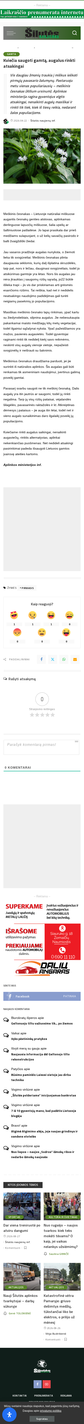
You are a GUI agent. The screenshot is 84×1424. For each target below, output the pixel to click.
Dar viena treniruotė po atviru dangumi (21, 1227)
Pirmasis (28, 588)
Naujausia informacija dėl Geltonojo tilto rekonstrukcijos (40, 1057)
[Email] (75, 659)
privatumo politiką (50, 1410)
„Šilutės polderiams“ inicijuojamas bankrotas (43, 1095)
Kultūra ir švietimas (63, 1217)
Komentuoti (12, 1247)
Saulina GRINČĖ (59, 1254)
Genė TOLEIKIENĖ (20, 1313)
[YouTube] (47, 1384)
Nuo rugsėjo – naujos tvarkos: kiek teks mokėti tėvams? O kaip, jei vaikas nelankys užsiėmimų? (61, 1235)
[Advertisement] (43, 194)
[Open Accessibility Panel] (9, 1414)
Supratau (42, 1418)
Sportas (14, 1217)
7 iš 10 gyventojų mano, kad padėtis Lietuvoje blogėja (43, 1113)
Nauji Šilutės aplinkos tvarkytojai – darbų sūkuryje (20, 1301)
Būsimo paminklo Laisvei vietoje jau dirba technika (41, 1077)
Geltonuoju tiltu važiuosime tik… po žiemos (42, 1023)
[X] (52, 659)
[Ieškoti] (74, 33)
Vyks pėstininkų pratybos (29, 1039)
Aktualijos (16, 1287)
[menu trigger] (12, 33)
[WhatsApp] (63, 659)
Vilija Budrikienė (55, 1333)
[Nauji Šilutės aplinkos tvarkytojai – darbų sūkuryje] (22, 1277)
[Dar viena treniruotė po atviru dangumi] (22, 1206)
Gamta (11, 54)
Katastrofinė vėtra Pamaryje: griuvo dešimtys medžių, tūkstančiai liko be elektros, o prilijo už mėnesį (59, 1309)
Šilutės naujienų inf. (43, 120)
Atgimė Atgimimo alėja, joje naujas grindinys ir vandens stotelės (44, 1134)
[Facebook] (41, 659)
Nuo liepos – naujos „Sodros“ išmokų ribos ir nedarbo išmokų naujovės (42, 1154)
